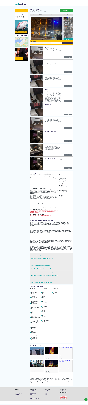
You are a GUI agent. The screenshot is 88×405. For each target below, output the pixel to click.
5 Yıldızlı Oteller (32, 397)
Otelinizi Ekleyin (62, 390)
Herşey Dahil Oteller (33, 393)
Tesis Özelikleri (41, 14)
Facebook (46, 390)
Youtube (46, 394)
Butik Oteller (32, 395)
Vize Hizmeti (17, 394)
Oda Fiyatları (33, 14)
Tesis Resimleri (58, 14)
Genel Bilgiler (50, 14)
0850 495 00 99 (62, 395)
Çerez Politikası (70, 401)
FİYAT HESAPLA (67, 43)
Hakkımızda (16, 390)
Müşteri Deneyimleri (67, 14)
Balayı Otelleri (32, 394)
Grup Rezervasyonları (18, 393)
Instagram (46, 393)
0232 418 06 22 (62, 393)
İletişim (16, 395)
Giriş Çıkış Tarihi (33, 41)
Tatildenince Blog (47, 397)
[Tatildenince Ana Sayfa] (20, 4)
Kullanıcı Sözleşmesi (57, 401)
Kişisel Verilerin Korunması (49, 401)
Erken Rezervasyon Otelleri (34, 398)
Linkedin (46, 395)
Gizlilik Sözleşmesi (64, 401)
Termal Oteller (32, 390)
